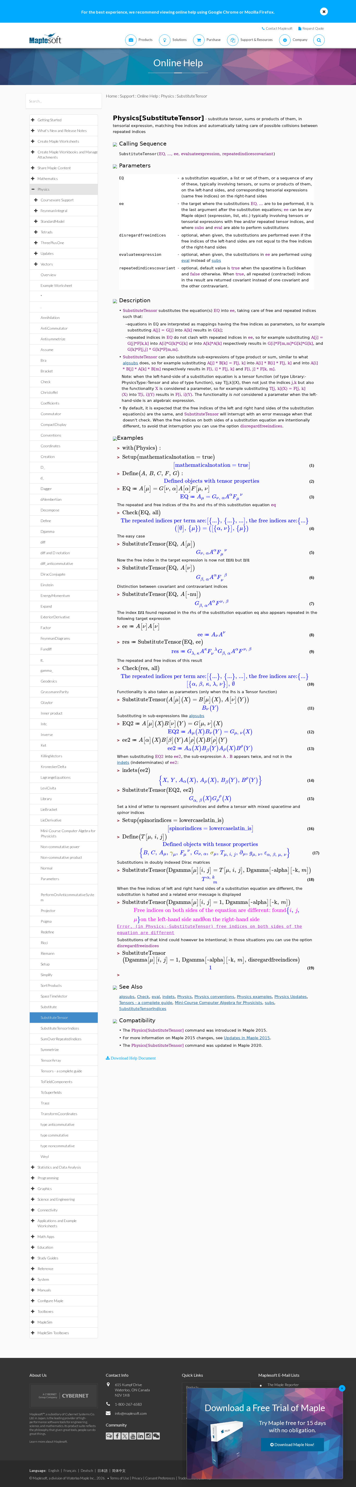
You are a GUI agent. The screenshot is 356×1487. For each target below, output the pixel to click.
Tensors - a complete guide (61, 1071)
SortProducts (51, 985)
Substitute (49, 1007)
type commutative (55, 1135)
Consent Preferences (160, 1478)
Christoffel (49, 392)
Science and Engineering (56, 1199)
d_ (42, 478)
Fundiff (46, 649)
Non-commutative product (61, 857)
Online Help (147, 95)
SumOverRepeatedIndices (61, 1039)
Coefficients (50, 403)
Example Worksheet (56, 285)
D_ (43, 467)
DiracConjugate (53, 574)
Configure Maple (50, 1300)
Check (46, 381)
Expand (46, 606)
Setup (45, 964)
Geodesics (49, 681)
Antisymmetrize (53, 339)
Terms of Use (119, 1478)
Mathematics (48, 178)
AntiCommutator (54, 328)
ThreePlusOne (52, 242)
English (53, 1470)
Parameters (50, 879)
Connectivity (48, 1210)
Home (111, 95)
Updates (47, 253)
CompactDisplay (53, 424)
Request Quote (313, 28)
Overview (48, 275)
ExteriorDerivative (55, 617)
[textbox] (142, 447)
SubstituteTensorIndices (60, 1028)
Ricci (44, 942)
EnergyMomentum (55, 595)
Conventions (51, 435)
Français (70, 1470)
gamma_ (47, 670)
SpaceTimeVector (54, 996)
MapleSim (45, 1322)
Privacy (137, 1478)
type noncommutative (58, 1146)
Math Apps (46, 1236)
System (43, 1279)
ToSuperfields (51, 1092)
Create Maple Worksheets (58, 141)
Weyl (45, 1156)
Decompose (50, 510)
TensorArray (51, 1060)
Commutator (51, 414)
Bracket (47, 371)
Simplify (46, 974)
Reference (45, 1268)
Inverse (47, 734)
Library (46, 798)
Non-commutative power (60, 846)
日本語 (102, 1470)
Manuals (44, 1290)
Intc (44, 724)
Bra (43, 360)
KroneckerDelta (53, 766)
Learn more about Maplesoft (48, 1441)
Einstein (47, 585)
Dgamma (47, 531)
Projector (48, 910)
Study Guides (48, 1258)
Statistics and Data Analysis (59, 1167)
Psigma (46, 921)
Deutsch (87, 1470)
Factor (46, 627)
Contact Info (117, 1375)
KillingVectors (51, 756)
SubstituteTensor (54, 1017)
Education (45, 1247)
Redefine (47, 932)
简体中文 (119, 1470)
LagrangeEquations (56, 777)
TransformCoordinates (59, 1113)
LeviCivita (48, 788)
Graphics (45, 1188)
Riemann (47, 953)
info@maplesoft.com (131, 1413)
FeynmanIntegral (54, 210)
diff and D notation (55, 553)
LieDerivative (51, 820)
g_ (42, 659)
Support (127, 95)
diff (43, 542)
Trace (45, 1103)
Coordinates (50, 446)
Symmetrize (50, 1049)
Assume (47, 349)
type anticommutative (58, 1124)
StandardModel (52, 221)
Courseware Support (57, 200)
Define (46, 520)
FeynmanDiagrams (55, 638)
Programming (48, 1178)
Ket (43, 745)
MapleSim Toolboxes (53, 1333)
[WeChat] (156, 1436)
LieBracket (49, 809)
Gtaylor (47, 702)
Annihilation (50, 317)
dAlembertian (51, 499)
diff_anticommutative (57, 563)
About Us (38, 1375)
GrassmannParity (55, 692)
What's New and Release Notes (62, 130)
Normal (46, 868)
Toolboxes (45, 1311)
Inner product (52, 713)
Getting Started (50, 120)
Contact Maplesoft (279, 28)
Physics (44, 189)
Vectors (47, 264)
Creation (48, 456)
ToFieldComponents (56, 1081)
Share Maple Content (54, 168)
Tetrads (47, 232)
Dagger (46, 488)
